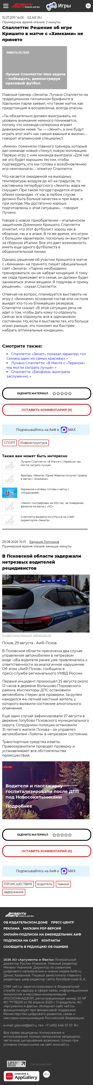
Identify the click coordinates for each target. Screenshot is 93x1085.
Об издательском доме (25, 922)
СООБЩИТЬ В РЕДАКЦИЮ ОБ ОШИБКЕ (35, 947)
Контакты (51, 940)
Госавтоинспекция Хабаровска (26, 635)
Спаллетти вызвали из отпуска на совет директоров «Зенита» (47, 518)
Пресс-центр (62, 922)
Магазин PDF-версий (42, 928)
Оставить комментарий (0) (47, 410)
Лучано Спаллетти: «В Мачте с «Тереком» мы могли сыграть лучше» (45, 365)
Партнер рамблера (40, 1064)
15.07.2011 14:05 (13, 18)
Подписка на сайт (20, 940)
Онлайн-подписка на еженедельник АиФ (42, 934)
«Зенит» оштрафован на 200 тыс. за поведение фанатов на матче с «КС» (52, 504)
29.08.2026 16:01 (14, 542)
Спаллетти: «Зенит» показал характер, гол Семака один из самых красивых (46, 356)
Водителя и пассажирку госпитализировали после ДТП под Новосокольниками (42, 791)
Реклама (11, 928)
